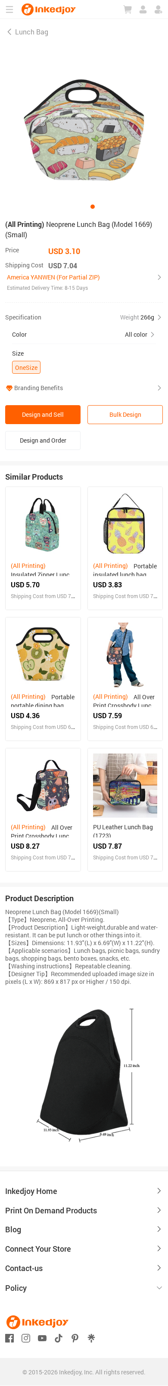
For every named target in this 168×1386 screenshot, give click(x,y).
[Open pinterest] (75, 1337)
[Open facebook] (9, 1337)
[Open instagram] (26, 1337)
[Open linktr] (91, 1337)
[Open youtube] (42, 1337)
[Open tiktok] (58, 1337)
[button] (84, 282)
